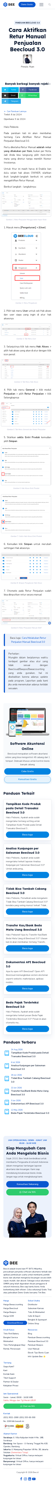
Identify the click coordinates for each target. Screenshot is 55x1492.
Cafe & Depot (34, 1316)
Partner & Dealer (11, 1381)
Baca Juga (27, 834)
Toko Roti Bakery (11, 1333)
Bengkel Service (10, 1337)
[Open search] (50, 4)
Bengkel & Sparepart (37, 1319)
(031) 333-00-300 (27, 1417)
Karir (5, 1370)
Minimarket (8, 1341)
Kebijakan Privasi (10, 1385)
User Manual (33, 1348)
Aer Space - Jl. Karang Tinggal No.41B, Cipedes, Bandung (25, 1445)
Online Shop (33, 1323)
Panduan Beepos (35, 1345)
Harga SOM (8, 1316)
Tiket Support (9, 1378)
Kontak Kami (8, 1374)
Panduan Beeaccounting (39, 1337)
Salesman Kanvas (36, 1308)
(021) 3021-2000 (10, 1417)
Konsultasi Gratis (27, 779)
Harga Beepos (9, 1312)
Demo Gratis (27, 4)
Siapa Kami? (8, 1366)
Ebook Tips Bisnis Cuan (38, 1352)
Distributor (32, 1304)
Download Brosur (15, 1322)
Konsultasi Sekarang (27, 1184)
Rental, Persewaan (11, 1348)
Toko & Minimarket (36, 1312)
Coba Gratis (27, 771)
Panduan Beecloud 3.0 (38, 1341)
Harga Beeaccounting (13, 1304)
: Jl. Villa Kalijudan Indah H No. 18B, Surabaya (23, 1439)
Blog (30, 1333)
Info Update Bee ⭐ (37, 1356)
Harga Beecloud (10, 1308)
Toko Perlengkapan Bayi (14, 1345)
